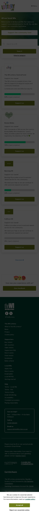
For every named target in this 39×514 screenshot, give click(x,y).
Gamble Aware (21, 456)
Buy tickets (8, 342)
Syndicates (8, 358)
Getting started (10, 379)
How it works (9, 353)
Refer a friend (9, 361)
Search (19, 51)
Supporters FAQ (10, 350)
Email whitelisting (10, 395)
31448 (31, 486)
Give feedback (19, 288)
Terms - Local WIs (11, 387)
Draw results (9, 356)
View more (19, 260)
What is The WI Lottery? (13, 327)
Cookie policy (9, 335)
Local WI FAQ (9, 377)
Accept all (19, 505)
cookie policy (30, 499)
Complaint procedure (12, 400)
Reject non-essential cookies (20, 510)
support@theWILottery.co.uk (17, 429)
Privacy (7, 332)
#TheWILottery (10, 317)
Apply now (8, 369)
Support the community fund (19, 32)
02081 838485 (12, 423)
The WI (27, 479)
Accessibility (9, 398)
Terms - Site (9, 390)
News (6, 329)
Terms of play (9, 392)
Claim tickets (9, 348)
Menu (35, 6)
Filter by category (19, 55)
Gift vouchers (9, 345)
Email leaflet (9, 374)
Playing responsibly (11, 403)
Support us (19, 103)
